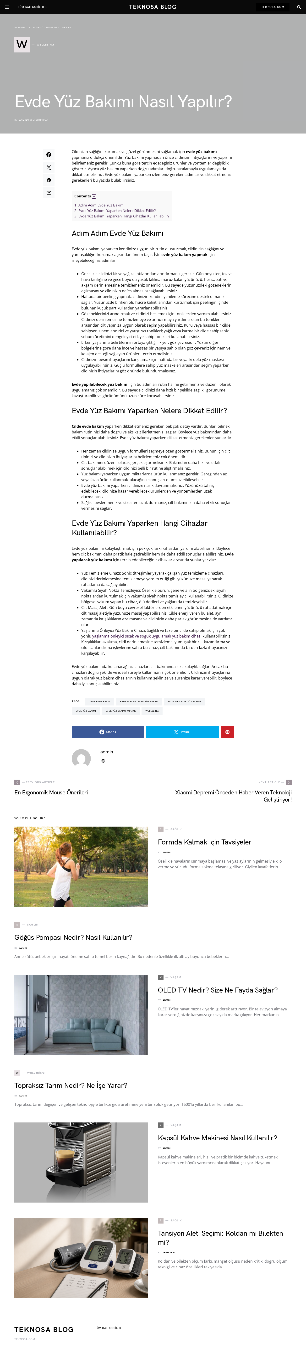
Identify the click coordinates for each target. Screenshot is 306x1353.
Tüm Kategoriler (108, 1328)
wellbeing (152, 711)
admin (23, 120)
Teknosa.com (272, 7)
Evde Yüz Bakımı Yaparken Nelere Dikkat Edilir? (115, 210)
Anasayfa (20, 27)
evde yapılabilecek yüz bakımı (139, 701)
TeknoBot (169, 1252)
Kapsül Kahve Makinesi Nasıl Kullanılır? (217, 1138)
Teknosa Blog (153, 7)
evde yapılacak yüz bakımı (184, 701)
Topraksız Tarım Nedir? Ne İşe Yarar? (70, 1085)
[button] (94, 196)
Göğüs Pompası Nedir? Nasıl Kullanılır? (73, 937)
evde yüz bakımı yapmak (120, 711)
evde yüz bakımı (86, 711)
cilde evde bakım (99, 701)
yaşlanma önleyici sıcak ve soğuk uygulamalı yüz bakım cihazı (146, 636)
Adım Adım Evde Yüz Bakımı (99, 205)
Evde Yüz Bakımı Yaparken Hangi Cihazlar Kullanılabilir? (121, 216)
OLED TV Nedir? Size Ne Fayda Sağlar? (218, 990)
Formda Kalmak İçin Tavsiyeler (204, 842)
